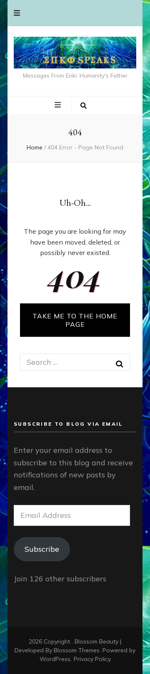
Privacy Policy (92, 659)
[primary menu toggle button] (59, 105)
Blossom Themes (77, 650)
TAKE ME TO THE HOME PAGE (75, 320)
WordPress (55, 659)
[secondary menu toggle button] (17, 13)
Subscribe (42, 549)
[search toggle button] (83, 106)
